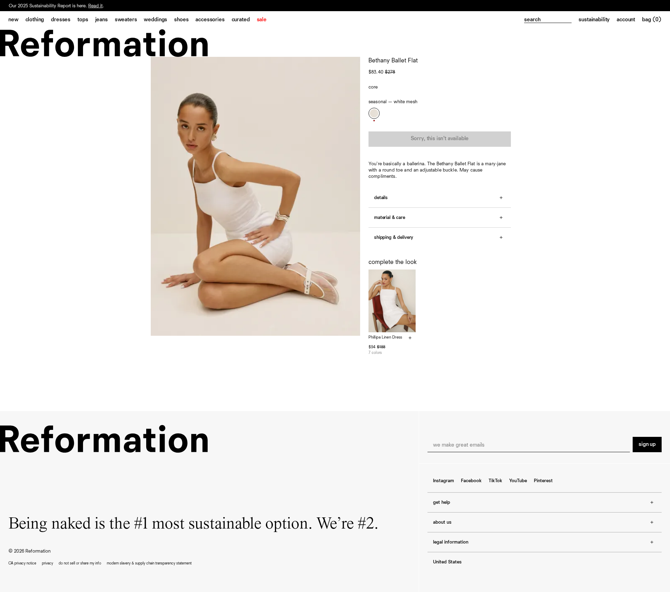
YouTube (518, 480)
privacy (47, 563)
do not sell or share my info (80, 563)
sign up (647, 444)
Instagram (443, 480)
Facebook (471, 480)
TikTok (495, 480)
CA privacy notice (22, 563)
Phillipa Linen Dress (385, 337)
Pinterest (543, 480)
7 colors (375, 353)
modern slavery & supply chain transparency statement (149, 563)
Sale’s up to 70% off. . (50, 5)
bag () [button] (652, 20)
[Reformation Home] (335, 43)
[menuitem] (16, 20)
